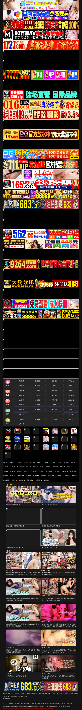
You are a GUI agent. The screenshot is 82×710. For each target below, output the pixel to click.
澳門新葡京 (49, 471)
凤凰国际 (12, 466)
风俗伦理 (71, 419)
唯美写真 (54, 409)
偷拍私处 (5, 471)
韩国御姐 (37, 390)
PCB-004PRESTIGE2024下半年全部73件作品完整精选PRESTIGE (59, 573)
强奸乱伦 (37, 381)
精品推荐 (21, 381)
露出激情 (37, 409)
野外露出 (71, 395)
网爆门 (71, 409)
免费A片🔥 (22, 480)
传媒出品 (21, 414)
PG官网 (12, 462)
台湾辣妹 (21, 390)
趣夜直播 (12, 471)
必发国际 (26, 471)
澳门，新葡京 (52, 475)
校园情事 (37, 419)
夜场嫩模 (19, 471)
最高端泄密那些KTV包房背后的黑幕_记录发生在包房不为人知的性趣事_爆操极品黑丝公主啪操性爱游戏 (59, 626)
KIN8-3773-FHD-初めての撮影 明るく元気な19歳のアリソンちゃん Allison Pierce (59, 651)
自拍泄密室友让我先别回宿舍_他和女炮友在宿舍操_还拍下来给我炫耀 (22, 625)
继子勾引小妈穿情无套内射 (15, 526)
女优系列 (37, 400)
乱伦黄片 (69, 466)
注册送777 (53, 462)
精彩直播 (35, 466)
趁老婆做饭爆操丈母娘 (14, 504)
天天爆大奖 (36, 475)
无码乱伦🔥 (21, 475)
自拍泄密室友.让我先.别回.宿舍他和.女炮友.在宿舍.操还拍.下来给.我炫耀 (22, 599)
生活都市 (21, 419)
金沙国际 (43, 475)
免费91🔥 (14, 480)
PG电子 (39, 462)
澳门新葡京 (34, 471)
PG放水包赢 (20, 466)
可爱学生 (54, 400)
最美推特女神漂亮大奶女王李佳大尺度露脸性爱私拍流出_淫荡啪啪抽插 (23, 651)
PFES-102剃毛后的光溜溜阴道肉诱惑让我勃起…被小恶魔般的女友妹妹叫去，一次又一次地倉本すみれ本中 (23, 574)
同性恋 (71, 414)
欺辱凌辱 (21, 395)
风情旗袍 (21, 405)
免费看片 (60, 475)
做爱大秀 (67, 475)
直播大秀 (74, 475)
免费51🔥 (13, 475)
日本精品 (37, 385)
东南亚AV (71, 390)
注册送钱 (46, 462)
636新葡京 (73, 471)
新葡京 (66, 462)
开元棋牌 (18, 462)
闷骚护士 (71, 405)
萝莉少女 (71, 381)
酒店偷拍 (48, 466)
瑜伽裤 (54, 405)
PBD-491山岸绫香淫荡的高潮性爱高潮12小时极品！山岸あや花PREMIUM (58, 599)
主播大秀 (55, 466)
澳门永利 (32, 462)
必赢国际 (5, 466)
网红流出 (54, 395)
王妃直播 (62, 466)
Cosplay (54, 385)
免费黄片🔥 (39, 480)
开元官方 (28, 475)
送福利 (60, 462)
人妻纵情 (54, 419)
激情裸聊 (5, 475)
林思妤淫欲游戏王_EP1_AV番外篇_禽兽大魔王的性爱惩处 (58, 677)
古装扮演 (21, 400)
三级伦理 (21, 385)
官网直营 (26, 462)
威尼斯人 (5, 462)
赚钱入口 (46, 480)
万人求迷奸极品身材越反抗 (15, 548)
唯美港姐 (54, 390)
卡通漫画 (21, 409)
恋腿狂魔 (71, 400)
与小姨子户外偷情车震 (49, 504)
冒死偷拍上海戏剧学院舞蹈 (51, 526)
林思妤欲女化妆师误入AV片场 (16, 676)
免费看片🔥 (65, 471)
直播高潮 (28, 466)
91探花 (38, 395)
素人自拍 (71, 385)
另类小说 (21, 424)
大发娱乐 (41, 471)
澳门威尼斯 (6, 480)
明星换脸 (37, 405)
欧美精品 (54, 381)
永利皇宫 (57, 471)
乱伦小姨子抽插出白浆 (49, 548)
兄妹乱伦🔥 (30, 480)
